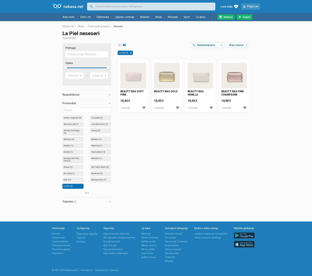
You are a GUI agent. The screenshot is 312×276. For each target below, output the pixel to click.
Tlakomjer (170, 257)
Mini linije (146, 233)
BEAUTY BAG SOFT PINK (132, 93)
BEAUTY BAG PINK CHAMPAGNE (232, 93)
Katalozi (228, 17)
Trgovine (81, 237)
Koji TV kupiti (110, 245)
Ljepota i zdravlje (124, 17)
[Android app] (244, 235)
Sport (187, 17)
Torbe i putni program (99, 26)
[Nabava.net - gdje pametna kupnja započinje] (67, 6)
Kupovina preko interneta (116, 233)
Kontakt (56, 233)
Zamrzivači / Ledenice (176, 241)
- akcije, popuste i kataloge (207, 237)
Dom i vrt (85, 17)
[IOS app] (244, 244)
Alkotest (169, 261)
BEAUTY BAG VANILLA (196, 93)
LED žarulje (170, 237)
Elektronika (103, 17)
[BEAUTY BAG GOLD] (167, 76)
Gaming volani (172, 253)
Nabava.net (68, 26)
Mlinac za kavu (148, 245)
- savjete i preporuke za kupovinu (211, 233)
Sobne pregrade (173, 249)
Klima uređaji (148, 249)
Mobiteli (145, 17)
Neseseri (118, 26)
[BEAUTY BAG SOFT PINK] (133, 76)
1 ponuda (125, 107)
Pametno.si (101, 270)
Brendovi (81, 241)
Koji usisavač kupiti (113, 249)
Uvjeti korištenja (60, 241)
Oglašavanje (58, 237)
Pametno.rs (87, 270)
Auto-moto (69, 17)
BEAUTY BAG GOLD (166, 91)
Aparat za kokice (150, 237)
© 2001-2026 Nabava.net (65, 270)
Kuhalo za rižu (148, 241)
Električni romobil (173, 233)
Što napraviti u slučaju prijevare (119, 237)
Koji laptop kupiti (112, 241)
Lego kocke (147, 253)
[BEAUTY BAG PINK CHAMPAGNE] (234, 76)
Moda (158, 17)
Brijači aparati (172, 245)
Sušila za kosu (148, 257)
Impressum (58, 253)
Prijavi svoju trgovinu (87, 233)
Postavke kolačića (61, 249)
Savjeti (246, 17)
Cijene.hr (114, 270)
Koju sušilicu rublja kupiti (116, 253)
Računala (173, 17)
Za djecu (200, 17)
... (212, 17)
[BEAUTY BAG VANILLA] (200, 76)
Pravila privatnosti (61, 245)
